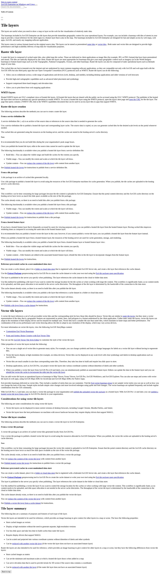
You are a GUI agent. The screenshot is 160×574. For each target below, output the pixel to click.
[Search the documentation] (26, 7)
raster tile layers (129, 316)
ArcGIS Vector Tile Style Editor (26, 340)
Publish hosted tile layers (14, 167)
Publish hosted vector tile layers (16, 463)
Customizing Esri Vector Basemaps (20, 331)
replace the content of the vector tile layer (24, 459)
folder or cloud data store (45, 269)
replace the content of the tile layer (40, 163)
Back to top (6, 572)
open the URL (134, 99)
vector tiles (102, 44)
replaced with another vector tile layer (27, 544)
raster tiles (91, 44)
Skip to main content (9, 2)
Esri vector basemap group (101, 383)
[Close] (2, 17)
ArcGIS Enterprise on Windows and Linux (18, 4)
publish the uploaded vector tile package (89, 392)
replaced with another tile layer (24, 567)
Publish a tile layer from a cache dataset (19, 305)
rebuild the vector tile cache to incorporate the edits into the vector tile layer (35, 372)
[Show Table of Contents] (2, 19)
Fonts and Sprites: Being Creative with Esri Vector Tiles (28, 336)
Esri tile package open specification (110, 273)
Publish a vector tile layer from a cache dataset (22, 503)
